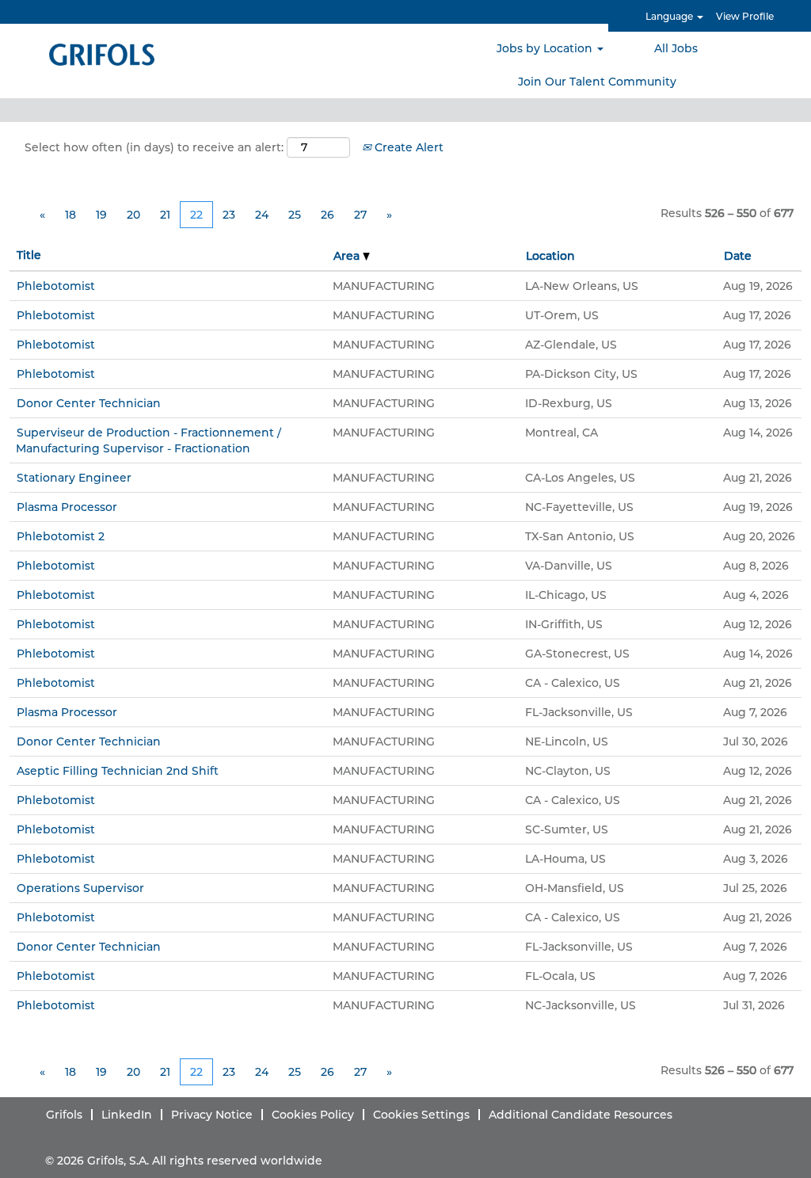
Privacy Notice (212, 1114)
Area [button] (348, 256)
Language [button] (670, 16)
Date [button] (738, 256)
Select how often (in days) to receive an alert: (154, 147)
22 (196, 215)
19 (101, 215)
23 (229, 215)
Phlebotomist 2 (61, 536)
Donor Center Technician (89, 403)
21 (165, 215)
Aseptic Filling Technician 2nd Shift (118, 771)
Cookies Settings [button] (421, 1114)
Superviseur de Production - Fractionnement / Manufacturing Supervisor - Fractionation (148, 440)
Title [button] (29, 255)
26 (327, 215)
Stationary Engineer (74, 478)
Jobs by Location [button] (546, 48)
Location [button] (550, 256)
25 (294, 215)
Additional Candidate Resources (580, 1114)
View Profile (745, 16)
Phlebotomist (56, 286)
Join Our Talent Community (597, 81)
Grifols (64, 1114)
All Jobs (676, 48)
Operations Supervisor (80, 888)
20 (133, 215)
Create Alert (407, 147)
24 (261, 215)
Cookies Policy (313, 1114)
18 (70, 215)
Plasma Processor (67, 507)
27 (360, 215)
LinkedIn (126, 1114)
